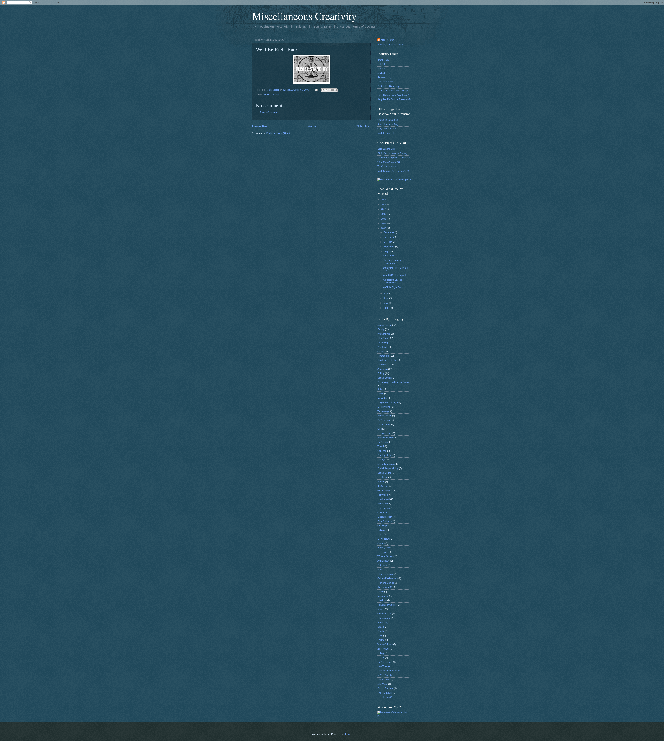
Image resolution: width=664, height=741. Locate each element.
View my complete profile (390, 44)
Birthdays (382, 565)
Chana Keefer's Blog (387, 120)
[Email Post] (316, 90)
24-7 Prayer (383, 648)
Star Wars (382, 684)
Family (380, 329)
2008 (384, 219)
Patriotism (382, 503)
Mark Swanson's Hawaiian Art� (393, 171)
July (386, 293)
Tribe (379, 635)
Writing (380, 481)
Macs (380, 534)
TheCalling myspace (387, 166)
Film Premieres (385, 574)
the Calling (382, 486)
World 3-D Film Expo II (394, 275)
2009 (384, 214)
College (381, 653)
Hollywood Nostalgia (387, 402)
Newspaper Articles (387, 605)
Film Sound (383, 338)
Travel (380, 446)
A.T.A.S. (381, 68)
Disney (380, 657)
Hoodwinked (383, 499)
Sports (380, 631)
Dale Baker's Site (386, 149)
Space (380, 626)
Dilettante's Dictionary (388, 86)
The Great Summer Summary (392, 261)
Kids (379, 389)
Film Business (384, 521)
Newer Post (260, 126)
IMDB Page (383, 59)
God (379, 428)
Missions (381, 600)
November (389, 237)
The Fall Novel (384, 693)
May (386, 303)
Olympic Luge (384, 613)
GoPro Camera (384, 662)
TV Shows (382, 442)
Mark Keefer (387, 40)
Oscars (381, 543)
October (388, 242)
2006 (384, 228)
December (389, 232)
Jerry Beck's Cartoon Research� (394, 99)
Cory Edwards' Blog (387, 128)
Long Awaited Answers (388, 670)
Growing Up (383, 525)
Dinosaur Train (384, 517)
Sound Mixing (384, 473)
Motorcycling (383, 407)
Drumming (382, 342)
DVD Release (384, 420)
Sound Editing (384, 325)
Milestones (382, 596)
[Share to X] (329, 90)
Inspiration (382, 398)
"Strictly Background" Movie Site (393, 157)
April (386, 308)
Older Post (363, 126)
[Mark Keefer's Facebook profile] (394, 179)
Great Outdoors (385, 490)
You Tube (382, 347)
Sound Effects (384, 377)
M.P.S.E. (381, 64)
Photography (383, 618)
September (389, 246)
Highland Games (385, 583)
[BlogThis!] (326, 90)
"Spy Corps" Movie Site (389, 162)
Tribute (380, 640)
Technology (383, 411)
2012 (384, 199)
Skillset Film (383, 73)
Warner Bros (383, 334)
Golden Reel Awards (387, 578)
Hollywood (382, 495)
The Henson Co (385, 697)
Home (312, 126)
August (387, 251)
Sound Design (384, 415)
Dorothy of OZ (384, 455)
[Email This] (322, 90)
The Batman (383, 508)
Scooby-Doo (383, 547)
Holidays (381, 530)
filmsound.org (384, 77)
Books (380, 569)
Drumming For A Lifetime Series (393, 382)
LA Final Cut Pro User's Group (392, 90)
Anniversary (383, 561)
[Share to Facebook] (332, 90)
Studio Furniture (385, 688)
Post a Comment (268, 112)
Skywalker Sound (386, 464)
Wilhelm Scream (385, 556)
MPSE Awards (384, 675)
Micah (380, 591)
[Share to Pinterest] (336, 90)
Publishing (382, 622)
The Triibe (382, 477)
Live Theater (383, 666)
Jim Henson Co (385, 587)
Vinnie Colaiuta (385, 644)
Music (380, 393)
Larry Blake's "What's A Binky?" (393, 95)
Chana (380, 351)
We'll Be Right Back (393, 287)
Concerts (381, 451)
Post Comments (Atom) (278, 133)
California (382, 512)
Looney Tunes (384, 433)
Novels (380, 609)
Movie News (383, 538)
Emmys (381, 459)
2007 (384, 223)
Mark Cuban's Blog (386, 133)
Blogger (347, 734)
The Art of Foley (385, 81)
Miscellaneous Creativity (304, 16)
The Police (382, 552)
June (386, 298)
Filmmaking (383, 364)
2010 (384, 209)
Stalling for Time (272, 94)
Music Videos (384, 679)
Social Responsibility (387, 468)
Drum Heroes (384, 424)
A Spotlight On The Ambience (392, 281)
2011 (384, 204)
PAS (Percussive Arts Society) (392, 153)
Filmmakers (383, 356)
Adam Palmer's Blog (387, 124)
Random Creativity (386, 360)
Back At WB (389, 255)
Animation (382, 369)
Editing (380, 373)
